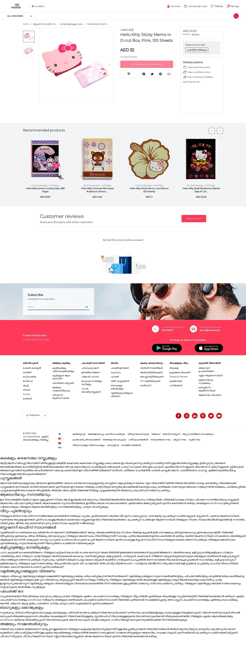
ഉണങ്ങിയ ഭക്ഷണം (90, 372)
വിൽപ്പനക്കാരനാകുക (138, 434)
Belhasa (195, 34)
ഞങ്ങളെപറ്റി (79, 434)
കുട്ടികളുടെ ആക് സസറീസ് (61, 377)
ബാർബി (27, 372)
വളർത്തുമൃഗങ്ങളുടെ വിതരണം (122, 394)
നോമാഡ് (27, 381)
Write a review (193, 218)
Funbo (26, 394)
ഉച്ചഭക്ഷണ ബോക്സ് (179, 372)
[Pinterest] (203, 416)
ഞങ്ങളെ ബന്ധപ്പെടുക (114, 439)
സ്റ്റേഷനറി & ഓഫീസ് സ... (45, 24)
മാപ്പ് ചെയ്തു (29, 376)
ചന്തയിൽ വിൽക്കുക (197, 50)
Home (26, 24)
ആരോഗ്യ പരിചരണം (210, 395)
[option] (76, 65)
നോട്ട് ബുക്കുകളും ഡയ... (72, 24)
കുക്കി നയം (194, 439)
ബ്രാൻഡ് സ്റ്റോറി (171, 434)
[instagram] (186, 416)
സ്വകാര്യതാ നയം (160, 439)
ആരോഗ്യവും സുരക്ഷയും (206, 381)
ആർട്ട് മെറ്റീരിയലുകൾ (151, 372)
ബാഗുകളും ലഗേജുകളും (117, 387)
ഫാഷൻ (115, 376)
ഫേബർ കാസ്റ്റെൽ (32, 368)
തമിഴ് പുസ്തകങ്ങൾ (120, 381)
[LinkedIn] (195, 416)
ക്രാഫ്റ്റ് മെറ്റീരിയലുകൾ (151, 376)
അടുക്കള (174, 368)
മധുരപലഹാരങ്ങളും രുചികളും (91, 382)
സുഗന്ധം (116, 372)
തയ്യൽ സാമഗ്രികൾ (151, 368)
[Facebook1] (178, 416)
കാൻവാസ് (145, 385)
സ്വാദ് (26, 390)
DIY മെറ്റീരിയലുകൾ (150, 381)
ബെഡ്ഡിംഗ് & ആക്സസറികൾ (207, 389)
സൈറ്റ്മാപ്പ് (113, 445)
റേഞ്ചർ (27, 398)
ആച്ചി (25, 385)
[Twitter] (211, 416)
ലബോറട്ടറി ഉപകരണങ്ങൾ (206, 369)
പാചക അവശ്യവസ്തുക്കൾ (91, 390)
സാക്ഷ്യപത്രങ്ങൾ (131, 445)
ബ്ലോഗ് (155, 434)
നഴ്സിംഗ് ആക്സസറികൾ (211, 375)
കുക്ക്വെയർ (175, 381)
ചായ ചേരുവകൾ (90, 368)
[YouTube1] (219, 416)
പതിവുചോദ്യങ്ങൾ (138, 439)
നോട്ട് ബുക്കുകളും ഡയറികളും (45, 185)
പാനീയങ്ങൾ (175, 385)
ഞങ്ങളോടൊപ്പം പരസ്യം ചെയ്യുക (106, 434)
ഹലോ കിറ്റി (126, 29)
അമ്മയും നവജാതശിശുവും (61, 389)
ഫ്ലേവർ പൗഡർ (90, 376)
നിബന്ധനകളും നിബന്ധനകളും (89, 445)
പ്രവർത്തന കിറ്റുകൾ (63, 383)
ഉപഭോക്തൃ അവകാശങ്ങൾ (86, 439)
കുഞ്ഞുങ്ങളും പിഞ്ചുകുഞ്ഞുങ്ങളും (63, 369)
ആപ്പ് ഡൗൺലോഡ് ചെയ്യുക (198, 434)
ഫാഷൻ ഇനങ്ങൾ (120, 368)
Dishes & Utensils (178, 376)
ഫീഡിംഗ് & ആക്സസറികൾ (60, 396)
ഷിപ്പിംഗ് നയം (179, 439)
